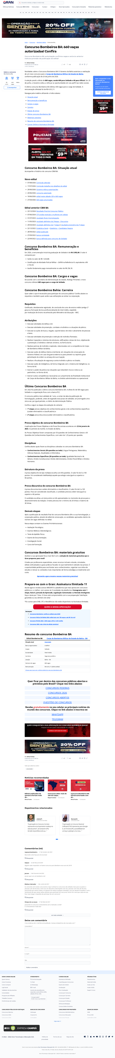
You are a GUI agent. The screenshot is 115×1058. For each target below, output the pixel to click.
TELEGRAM (57, 719)
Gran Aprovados (64, 7)
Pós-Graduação (63, 990)
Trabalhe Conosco (7, 998)
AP (29, 12)
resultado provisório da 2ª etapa (72, 225)
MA (46, 12)
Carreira (30, 107)
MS (52, 12)
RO (77, 12)
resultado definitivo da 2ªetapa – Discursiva (52, 221)
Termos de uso (57, 1037)
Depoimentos (91, 979)
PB (61, 12)
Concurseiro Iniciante (79, 7)
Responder (30, 858)
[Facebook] (106, 1037)
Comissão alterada (43, 183)
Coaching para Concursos (66, 982)
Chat (33, 982)
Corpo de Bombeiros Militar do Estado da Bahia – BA (67, 638)
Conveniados (5, 993)
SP (91, 12)
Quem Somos (6, 979)
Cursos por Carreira (64, 995)
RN (74, 12)
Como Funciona (6, 982)
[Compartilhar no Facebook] (80, 64)
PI (66, 12)
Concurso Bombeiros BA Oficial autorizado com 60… (80, 795)
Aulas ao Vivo (91, 984)
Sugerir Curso (91, 990)
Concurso (32, 42)
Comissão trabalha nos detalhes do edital (51, 186)
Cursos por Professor (65, 1001)
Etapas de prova (33, 111)
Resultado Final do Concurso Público (49, 211)
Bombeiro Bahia (41, 42)
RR (80, 12)
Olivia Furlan (30, 63)
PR (69, 12)
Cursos (44, 7)
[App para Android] (94, 1037)
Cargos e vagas (32, 104)
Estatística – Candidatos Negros (61, 228)
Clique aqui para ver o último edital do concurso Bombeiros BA (43, 670)
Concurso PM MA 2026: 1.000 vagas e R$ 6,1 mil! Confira (46, 621)
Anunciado (48, 642)
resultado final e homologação (47, 218)
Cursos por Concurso (65, 993)
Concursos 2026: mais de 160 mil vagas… (57, 794)
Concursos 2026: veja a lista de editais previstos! (44, 624)
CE (34, 12)
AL (23, 12)
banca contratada (42, 235)
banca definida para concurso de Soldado (51, 239)
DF (37, 12)
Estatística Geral (42, 228)
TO (94, 12)
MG (49, 12)
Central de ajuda (36, 979)
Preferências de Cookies (9, 1001)
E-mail (27, 954)
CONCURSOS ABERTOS (57, 697)
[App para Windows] (85, 1037)
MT (55, 12)
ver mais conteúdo (57, 915)
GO (43, 12)
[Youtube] (97, 1037)
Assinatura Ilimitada (64, 979)
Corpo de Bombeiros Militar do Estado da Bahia (64, 74)
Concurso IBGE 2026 (22, 7)
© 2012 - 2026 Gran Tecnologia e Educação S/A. (18, 1037)
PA (58, 12)
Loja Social (5, 987)
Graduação (62, 987)
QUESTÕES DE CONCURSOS (57, 702)
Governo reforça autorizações (47, 189)
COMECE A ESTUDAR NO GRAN (57, 730)
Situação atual (32, 97)
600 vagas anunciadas (44, 200)
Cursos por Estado (64, 998)
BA (32, 12)
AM (26, 12)
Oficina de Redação (64, 1003)
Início (26, 42)
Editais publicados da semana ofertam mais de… (33, 795)
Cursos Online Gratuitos (66, 1006)
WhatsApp (35, 984)
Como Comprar (6, 984)
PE (64, 12)
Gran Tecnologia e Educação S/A (46, 1047)
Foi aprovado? (38, 998)
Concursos (35, 7)
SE (88, 12)
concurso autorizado (43, 193)
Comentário (28, 926)
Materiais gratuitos (94, 7)
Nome (27, 947)
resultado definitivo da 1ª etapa (47, 225)
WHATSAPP (57, 714)
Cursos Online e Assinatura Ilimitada (40, 124)
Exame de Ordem (64, 984)
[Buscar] (20, 3)
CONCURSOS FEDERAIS (57, 688)
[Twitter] (109, 1037)
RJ (72, 12)
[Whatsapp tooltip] (103, 1037)
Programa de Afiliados (8, 995)
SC (86, 12)
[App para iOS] (91, 1037)
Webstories (108, 7)
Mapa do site (70, 1037)
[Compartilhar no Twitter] (82, 64)
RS (83, 12)
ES (40, 12)
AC (20, 12)
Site (26, 960)
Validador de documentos (9, 990)
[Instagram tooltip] (100, 1037)
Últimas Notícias (8, 7)
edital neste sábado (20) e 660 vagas (49, 196)
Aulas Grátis (90, 987)
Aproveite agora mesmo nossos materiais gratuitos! (57, 576)
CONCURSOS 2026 (57, 692)
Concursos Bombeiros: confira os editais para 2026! (45, 614)
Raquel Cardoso (52, 797)
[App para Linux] (88, 1037)
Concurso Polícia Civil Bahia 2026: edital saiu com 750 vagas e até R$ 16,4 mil (52, 617)
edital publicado (42, 232)
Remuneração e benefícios (37, 100)
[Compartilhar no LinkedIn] (84, 64)
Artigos (52, 7)
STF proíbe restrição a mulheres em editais (52, 215)
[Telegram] (112, 1037)
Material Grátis (91, 982)
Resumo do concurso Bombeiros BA (40, 121)
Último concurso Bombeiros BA (39, 114)
